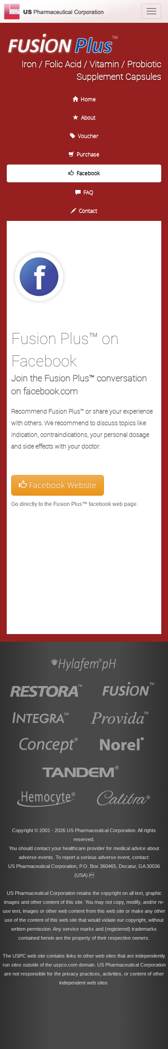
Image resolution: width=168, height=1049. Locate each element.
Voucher (87, 135)
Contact (86, 210)
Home (87, 99)
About (86, 117)
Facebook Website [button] (61, 484)
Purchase (86, 154)
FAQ (87, 192)
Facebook (87, 173)
